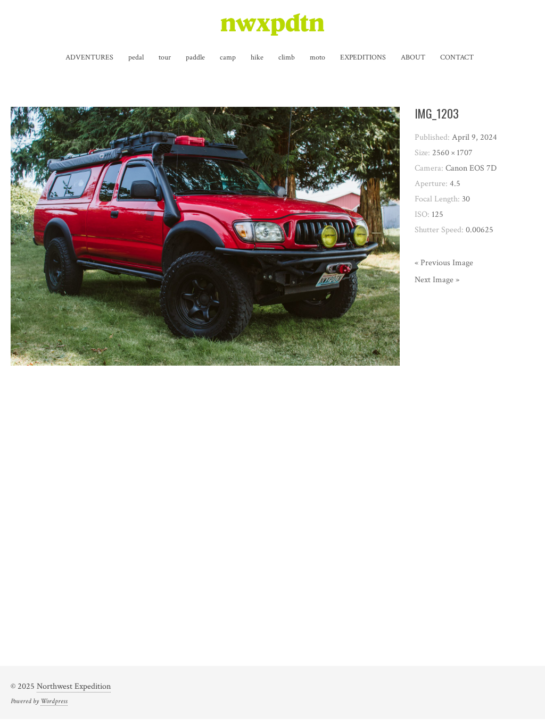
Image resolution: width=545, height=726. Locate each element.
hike (257, 57)
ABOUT (413, 57)
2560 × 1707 (452, 152)
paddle (195, 57)
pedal (136, 57)
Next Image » (437, 279)
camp (228, 57)
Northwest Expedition (74, 686)
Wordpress (54, 701)
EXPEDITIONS (363, 57)
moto (317, 57)
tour (165, 57)
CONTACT (457, 57)
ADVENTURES (89, 57)
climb (286, 57)
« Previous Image (444, 262)
